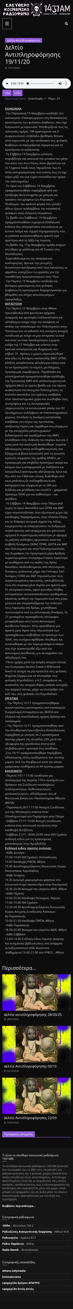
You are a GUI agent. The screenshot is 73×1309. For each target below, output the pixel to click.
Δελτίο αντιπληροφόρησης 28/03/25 (33, 1014)
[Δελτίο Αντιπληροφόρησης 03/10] (36, 1028)
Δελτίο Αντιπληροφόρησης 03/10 (30, 1066)
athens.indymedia (13, 1271)
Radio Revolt (10, 1250)
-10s (7, 93)
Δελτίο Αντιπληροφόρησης (23, 40)
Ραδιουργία (10, 1237)
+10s (17, 93)
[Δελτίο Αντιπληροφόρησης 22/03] (36, 1080)
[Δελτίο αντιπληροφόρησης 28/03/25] (36, 976)
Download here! (15, 98)
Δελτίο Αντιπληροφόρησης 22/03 (30, 1117)
